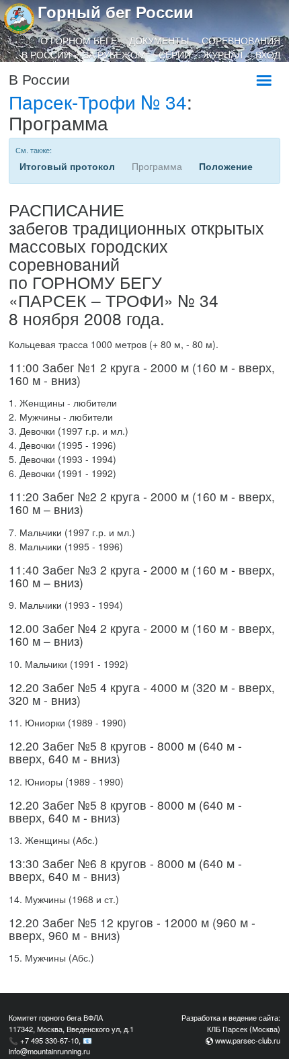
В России (46, 54)
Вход (267, 54)
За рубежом (114, 54)
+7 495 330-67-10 (49, 1040)
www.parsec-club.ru (247, 1040)
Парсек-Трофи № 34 (98, 101)
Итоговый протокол (67, 166)
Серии (175, 54)
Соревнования (241, 40)
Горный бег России (116, 11)
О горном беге (78, 40)
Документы (159, 40)
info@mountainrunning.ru (49, 1051)
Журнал (223, 54)
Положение (226, 166)
